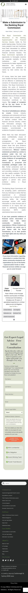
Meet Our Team (5, 543)
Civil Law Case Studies (7, 520)
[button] (26, 4)
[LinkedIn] (14, 320)
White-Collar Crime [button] (6, 500)
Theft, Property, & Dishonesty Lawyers (10, 498)
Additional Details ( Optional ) (12, 416)
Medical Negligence (6, 517)
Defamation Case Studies (7, 536)
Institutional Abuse (6, 525)
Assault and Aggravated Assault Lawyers (11, 492)
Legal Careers (5, 551)
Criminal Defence (14, 18)
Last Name (8, 386)
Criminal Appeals (6, 503)
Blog (3, 553)
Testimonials (5, 548)
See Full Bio (13, 306)
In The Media (5, 546)
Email (6, 402)
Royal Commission (8, 55)
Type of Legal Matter (10, 409)
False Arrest (4, 522)
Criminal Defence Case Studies (9, 505)
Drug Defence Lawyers (7, 495)
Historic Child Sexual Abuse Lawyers (10, 515)
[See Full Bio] (17, 306)
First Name (8, 379)
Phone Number (9, 394)
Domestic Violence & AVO (7, 508)
